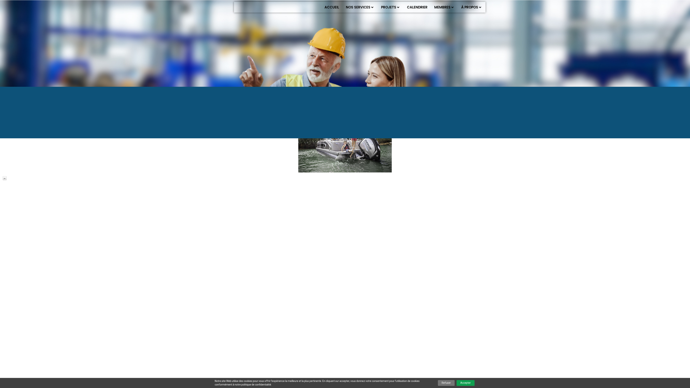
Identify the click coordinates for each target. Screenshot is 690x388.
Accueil (332, 7)
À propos (469, 7)
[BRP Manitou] (345, 141)
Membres (442, 7)
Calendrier (417, 7)
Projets (388, 7)
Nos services (358, 7)
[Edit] (5, 178)
